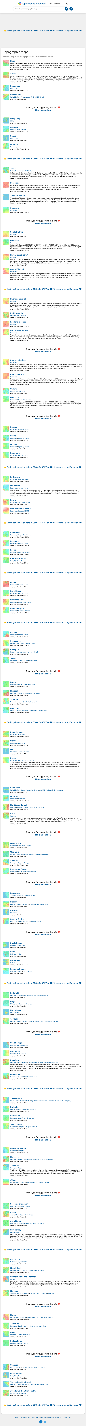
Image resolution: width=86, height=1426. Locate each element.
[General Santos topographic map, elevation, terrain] (6, 921)
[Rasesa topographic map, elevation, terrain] (6, 429)
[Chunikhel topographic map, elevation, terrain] (6, 710)
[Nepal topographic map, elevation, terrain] (6, 65)
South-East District (24, 400)
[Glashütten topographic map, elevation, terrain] (6, 1076)
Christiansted (58, 790)
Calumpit (29, 1004)
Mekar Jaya (15, 843)
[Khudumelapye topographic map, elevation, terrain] (6, 610)
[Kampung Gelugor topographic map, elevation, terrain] (6, 971)
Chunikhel (14, 708)
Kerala (17, 1206)
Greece (12, 904)
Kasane (13, 632)
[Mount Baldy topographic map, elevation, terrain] (6, 1270)
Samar (13, 136)
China (12, 121)
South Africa (14, 1101)
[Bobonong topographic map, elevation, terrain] (6, 455)
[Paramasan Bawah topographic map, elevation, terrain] (6, 871)
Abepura (14, 860)
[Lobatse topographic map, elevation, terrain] (6, 146)
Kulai (12, 952)
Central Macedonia (23, 904)
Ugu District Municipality (39, 1101)
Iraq (11, 1054)
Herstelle (14, 1157)
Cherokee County (18, 558)
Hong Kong (15, 118)
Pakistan (13, 685)
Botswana (13, 147)
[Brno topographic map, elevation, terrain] (6, 819)
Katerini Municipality (51, 1021)
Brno (12, 814)
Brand (13, 1212)
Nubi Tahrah (15, 1051)
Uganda (13, 1109)
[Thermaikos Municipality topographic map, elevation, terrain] (6, 1384)
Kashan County (32, 1182)
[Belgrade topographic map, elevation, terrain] (6, 129)
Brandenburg (22, 1062)
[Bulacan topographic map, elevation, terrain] (6, 912)
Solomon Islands (17, 195)
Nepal (12, 61)
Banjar (33, 872)
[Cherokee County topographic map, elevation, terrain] (6, 560)
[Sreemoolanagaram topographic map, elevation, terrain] (6, 1206)
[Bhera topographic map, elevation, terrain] (6, 684)
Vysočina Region (22, 807)
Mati (12, 749)
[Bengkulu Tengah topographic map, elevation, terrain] (6, 1150)
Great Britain (16, 1373)
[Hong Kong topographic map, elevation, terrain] (6, 120)
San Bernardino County (36, 1270)
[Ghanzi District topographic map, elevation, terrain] (6, 274)
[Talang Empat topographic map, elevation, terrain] (6, 1126)
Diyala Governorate (20, 1054)
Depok (29, 846)
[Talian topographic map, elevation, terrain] (6, 660)
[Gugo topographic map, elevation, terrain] (6, 1003)
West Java (21, 743)
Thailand (13, 895)
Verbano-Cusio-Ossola (29, 1367)
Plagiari (13, 902)
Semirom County (32, 1317)
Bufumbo (14, 1107)
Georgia (23, 561)
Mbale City (33, 1109)
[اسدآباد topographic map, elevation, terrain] (6, 1182)
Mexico (12, 702)
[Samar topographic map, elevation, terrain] (6, 138)
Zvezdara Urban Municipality (23, 1391)
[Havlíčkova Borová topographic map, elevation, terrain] (6, 807)
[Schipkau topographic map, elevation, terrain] (6, 1065)
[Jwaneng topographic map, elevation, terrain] (6, 210)
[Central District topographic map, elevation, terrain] (6, 379)
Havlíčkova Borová (18, 805)
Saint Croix (15, 788)
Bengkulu (21, 1127)
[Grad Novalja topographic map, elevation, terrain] (6, 1045)
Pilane (13, 436)
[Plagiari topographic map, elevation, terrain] (6, 904)
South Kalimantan (24, 872)
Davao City (22, 391)
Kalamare (14, 541)
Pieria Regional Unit (36, 1021)
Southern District (18, 360)
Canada (12, 854)
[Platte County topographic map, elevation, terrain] (6, 315)
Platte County (16, 313)
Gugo (12, 1001)
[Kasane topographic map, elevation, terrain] (6, 634)
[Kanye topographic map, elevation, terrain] (6, 502)
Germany (13, 693)
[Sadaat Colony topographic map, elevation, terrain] (6, 1343)
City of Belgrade (21, 130)
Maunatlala (15, 486)
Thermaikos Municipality (21, 1382)
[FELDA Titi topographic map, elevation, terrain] (6, 1261)
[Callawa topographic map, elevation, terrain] (6, 391)
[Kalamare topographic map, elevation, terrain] (6, 543)
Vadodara (40, 1223)
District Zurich (30, 171)
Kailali (36, 652)
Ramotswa (15, 532)
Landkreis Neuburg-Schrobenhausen (36, 995)
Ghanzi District (17, 269)
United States (14, 97)
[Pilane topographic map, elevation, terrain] (6, 438)
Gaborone (14, 240)
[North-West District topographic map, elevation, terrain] (6, 335)
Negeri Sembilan (23, 1262)
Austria (12, 1215)
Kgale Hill (14, 796)
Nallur (13, 1332)
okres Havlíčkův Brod (37, 807)
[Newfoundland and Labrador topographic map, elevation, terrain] (6, 1282)
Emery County (30, 643)
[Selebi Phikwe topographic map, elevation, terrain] (6, 234)
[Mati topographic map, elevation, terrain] (6, 751)
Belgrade (14, 127)
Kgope (13, 550)
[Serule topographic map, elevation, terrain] (6, 763)
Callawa (13, 389)
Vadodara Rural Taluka (28, 1223)
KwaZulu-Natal (25, 1101)
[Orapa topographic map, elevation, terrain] (6, 584)
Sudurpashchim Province (24, 652)
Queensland (21, 945)
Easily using (44, 30)
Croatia (12, 1045)
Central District (17, 374)
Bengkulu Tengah (31, 1127)
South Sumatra (23, 1326)
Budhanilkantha (44, 710)
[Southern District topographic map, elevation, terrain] (6, 365)
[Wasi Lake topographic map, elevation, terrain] (6, 854)
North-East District (19, 255)
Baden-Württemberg (25, 693)
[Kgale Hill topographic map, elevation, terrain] (6, 798)
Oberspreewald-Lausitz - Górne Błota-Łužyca (43, 1062)
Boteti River (15, 591)
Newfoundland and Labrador (23, 1277)
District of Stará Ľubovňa (38, 1293)
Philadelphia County (38, 97)
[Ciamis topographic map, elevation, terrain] (6, 743)
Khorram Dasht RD (45, 1182)
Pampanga (15, 86)
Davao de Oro (23, 661)
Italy (11, 1367)
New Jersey (15, 1230)
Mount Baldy (16, 1268)
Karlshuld (14, 993)
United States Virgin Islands (30, 790)
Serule (13, 758)
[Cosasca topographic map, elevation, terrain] (6, 1367)
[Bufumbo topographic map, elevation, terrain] (6, 1109)
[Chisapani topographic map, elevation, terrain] (6, 652)
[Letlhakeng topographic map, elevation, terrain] (6, 479)
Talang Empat (16, 1124)
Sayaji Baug (15, 1221)
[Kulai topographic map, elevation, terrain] (6, 954)
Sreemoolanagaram (19, 1204)
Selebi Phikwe (16, 232)
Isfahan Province (20, 1182)
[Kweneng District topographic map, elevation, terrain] (6, 304)
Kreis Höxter (39, 1159)
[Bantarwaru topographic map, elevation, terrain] (6, 1118)
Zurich (13, 168)
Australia (13, 945)
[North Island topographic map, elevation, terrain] (6, 1012)
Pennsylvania (25, 97)
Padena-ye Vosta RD (46, 1317)
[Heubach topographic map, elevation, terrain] (6, 693)
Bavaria (20, 995)
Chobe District (23, 635)
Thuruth (28, 1206)
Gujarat (17, 1223)
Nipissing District (28, 854)
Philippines (14, 88)
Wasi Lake (14, 852)
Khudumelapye (17, 608)
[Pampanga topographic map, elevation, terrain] (6, 88)
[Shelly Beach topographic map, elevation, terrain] (6, 945)
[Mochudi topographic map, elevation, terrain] (6, 446)
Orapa (13, 582)
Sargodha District (29, 685)
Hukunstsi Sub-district (20, 509)
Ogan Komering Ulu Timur (38, 1326)
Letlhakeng (15, 477)
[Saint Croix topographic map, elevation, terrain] (6, 790)
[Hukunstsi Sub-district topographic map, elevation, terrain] (6, 511)
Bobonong (15, 453)
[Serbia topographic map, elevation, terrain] (6, 77)
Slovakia (13, 1293)
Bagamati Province (22, 710)
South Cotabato (24, 921)
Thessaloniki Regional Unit (39, 904)
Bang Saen (15, 893)
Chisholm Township (41, 854)
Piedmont (18, 1367)
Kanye (13, 500)
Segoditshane (16, 732)
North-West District (19, 330)
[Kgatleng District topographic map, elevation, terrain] (6, 324)
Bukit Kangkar (27, 971)
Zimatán (14, 699)
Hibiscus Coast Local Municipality (60, 1101)
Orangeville (15, 641)
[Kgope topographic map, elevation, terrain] (6, 552)
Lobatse (14, 144)
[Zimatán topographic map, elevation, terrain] (6, 701)
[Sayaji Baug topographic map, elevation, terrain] (6, 1223)
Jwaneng (14, 208)
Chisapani (14, 650)
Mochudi (14, 444)
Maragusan (33, 661)
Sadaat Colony (16, 1341)
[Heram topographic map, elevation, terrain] (6, 1317)
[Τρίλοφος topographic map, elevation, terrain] (6, 1021)
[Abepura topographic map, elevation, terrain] (6, 862)
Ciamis (13, 741)
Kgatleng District (18, 322)
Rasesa (13, 427)
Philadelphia (15, 95)
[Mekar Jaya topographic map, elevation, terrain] (6, 845)
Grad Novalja (16, 1043)
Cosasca (14, 1365)
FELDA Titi (15, 1259)
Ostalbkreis (36, 693)
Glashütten (15, 1074)
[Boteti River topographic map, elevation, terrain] (6, 593)
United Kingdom (15, 1376)
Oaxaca (19, 702)
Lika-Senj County (22, 1045)
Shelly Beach (16, 943)
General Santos (17, 919)
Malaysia (13, 954)
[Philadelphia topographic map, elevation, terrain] (6, 97)
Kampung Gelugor (18, 969)
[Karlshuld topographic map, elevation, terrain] (6, 995)
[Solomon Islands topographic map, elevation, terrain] (6, 199)
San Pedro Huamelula (30, 702)
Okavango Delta (17, 600)
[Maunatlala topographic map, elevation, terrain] (6, 491)
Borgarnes (15, 960)
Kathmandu (33, 710)
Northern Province (24, 1335)
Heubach (14, 691)
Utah (22, 643)
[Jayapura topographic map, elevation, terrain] (6, 1170)
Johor (20, 954)
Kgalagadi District (24, 511)
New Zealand (14, 1013)
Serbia (13, 73)
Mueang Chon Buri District (26, 895)
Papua (20, 863)
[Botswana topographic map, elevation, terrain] (6, 187)
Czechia (13, 807)
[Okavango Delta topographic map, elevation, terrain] (6, 602)
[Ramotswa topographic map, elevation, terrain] (6, 534)
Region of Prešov (23, 1293)
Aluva (22, 1206)
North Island (16, 1010)
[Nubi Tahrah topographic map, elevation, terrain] (6, 1053)
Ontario (19, 854)
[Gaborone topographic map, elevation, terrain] (6, 245)
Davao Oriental (24, 752)
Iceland (12, 963)
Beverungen (49, 1159)
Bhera (13, 682)
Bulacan (14, 910)
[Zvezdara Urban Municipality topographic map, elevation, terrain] (6, 1393)
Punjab (19, 685)
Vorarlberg (19, 1215)
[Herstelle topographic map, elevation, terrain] (6, 1159)
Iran (11, 1182)
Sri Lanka (13, 1335)
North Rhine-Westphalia (26, 1159)
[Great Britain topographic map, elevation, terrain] (6, 1375)
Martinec (14, 1291)
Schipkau (14, 1060)
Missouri (23, 316)
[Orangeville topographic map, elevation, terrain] (6, 643)
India (12, 1206)
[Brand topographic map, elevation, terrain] (6, 1214)
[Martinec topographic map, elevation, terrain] (6, 1293)
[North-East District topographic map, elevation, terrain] (6, 260)
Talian (13, 658)
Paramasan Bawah (18, 869)
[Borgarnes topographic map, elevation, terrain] (6, 962)
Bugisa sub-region (23, 1109)
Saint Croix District (46, 790)
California (24, 1270)
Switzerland (14, 171)
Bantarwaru (15, 1116)
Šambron (51, 1293)
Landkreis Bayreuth (30, 1077)
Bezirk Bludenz (29, 1215)
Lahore (25, 1343)
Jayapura (27, 863)
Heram (13, 1315)
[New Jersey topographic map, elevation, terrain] (6, 1235)
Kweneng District (18, 299)
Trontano (42, 1367)
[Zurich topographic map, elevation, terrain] (6, 173)
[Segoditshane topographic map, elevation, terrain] (6, 734)
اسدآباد (13, 1180)
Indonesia (13, 743)
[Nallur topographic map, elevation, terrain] (6, 1334)
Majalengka (30, 1118)
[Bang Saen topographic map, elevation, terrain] (6, 895)
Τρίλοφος (14, 1019)
